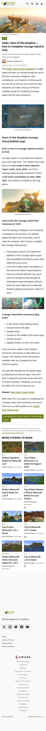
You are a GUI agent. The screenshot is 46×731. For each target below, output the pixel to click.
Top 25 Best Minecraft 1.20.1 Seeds (10, 530)
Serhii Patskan (7, 467)
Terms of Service (8, 640)
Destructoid (23, 684)
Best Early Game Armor (23, 392)
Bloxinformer (23, 707)
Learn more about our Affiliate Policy (13, 433)
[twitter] (15, 626)
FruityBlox (23, 704)
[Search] (27, 3)
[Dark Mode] (32, 3)
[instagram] (10, 626)
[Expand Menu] (37, 3)
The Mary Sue (23, 697)
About (4, 637)
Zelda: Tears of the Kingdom (20, 69)
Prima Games (23, 675)
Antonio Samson (8, 566)
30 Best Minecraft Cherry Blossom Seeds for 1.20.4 (10, 559)
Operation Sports (23, 694)
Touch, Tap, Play (23, 701)
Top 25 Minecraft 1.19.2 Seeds (32, 558)
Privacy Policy (7, 643)
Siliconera (23, 678)
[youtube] (27, 626)
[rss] (4, 626)
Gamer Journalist (23, 688)
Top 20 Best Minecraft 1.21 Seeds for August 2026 (32, 462)
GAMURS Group (39, 716)
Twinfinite (23, 665)
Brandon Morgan (30, 502)
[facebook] (21, 626)
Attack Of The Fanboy (23, 671)
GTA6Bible (23, 711)
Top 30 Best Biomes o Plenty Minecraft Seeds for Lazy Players (34, 494)
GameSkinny (23, 691)
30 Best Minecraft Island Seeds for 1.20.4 (10, 492)
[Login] (41, 3)
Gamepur (23, 668)
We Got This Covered (23, 681)
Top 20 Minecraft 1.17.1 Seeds (32, 528)
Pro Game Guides (23, 661)
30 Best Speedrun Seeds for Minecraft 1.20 (11, 460)
